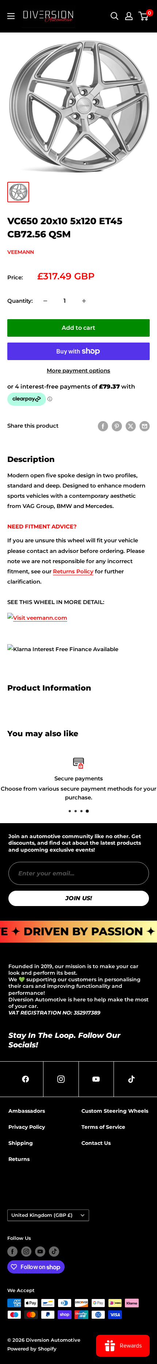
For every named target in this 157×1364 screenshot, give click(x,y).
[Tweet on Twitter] (131, 426)
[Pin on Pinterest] (117, 426)
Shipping (20, 1143)
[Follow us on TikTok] (54, 1251)
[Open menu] (11, 16)
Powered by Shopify (32, 1349)
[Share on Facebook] (103, 426)
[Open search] (115, 16)
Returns (19, 1159)
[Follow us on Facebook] (12, 1251)
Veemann (20, 252)
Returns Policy (73, 571)
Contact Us (96, 1143)
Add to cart (78, 327)
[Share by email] (144, 426)
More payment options (78, 370)
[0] (143, 16)
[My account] (129, 16)
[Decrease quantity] (45, 301)
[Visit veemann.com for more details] (37, 612)
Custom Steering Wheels (114, 1111)
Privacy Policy (26, 1127)
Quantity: (20, 300)
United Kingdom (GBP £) (42, 1215)
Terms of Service (103, 1127)
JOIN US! (78, 898)
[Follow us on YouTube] (40, 1251)
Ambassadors (26, 1111)
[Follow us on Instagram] (26, 1251)
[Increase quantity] (84, 301)
